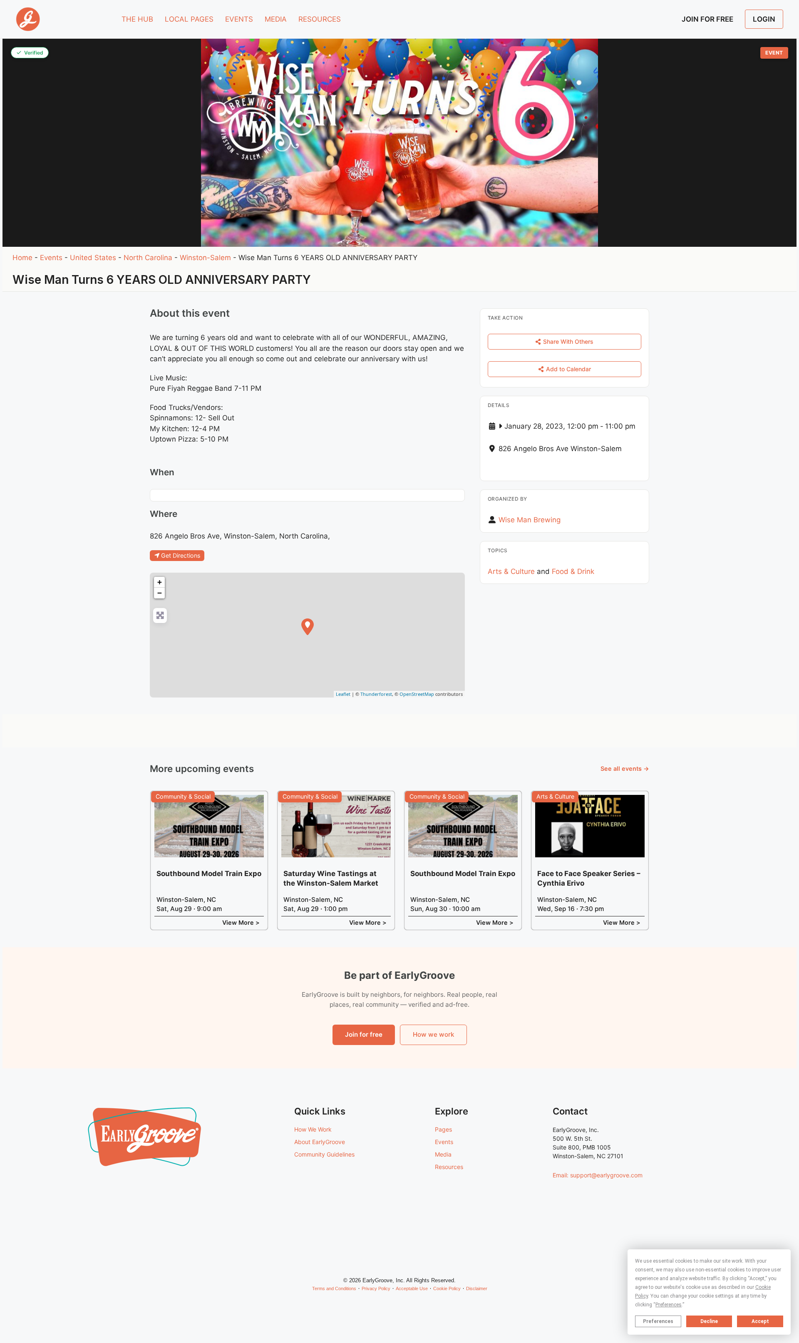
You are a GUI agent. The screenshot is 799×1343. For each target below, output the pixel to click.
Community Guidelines (324, 1154)
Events (51, 257)
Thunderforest (376, 694)
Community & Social (183, 796)
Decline (709, 1321)
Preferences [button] (668, 1305)
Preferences (658, 1321)
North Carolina (148, 257)
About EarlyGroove (319, 1141)
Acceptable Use (412, 1288)
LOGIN (764, 19)
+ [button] (159, 582)
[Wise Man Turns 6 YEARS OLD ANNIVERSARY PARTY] (307, 626)
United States (93, 257)
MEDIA (276, 19)
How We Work (313, 1129)
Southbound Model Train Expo (208, 873)
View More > (241, 922)
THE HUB (137, 19)
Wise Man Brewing (530, 520)
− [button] (159, 592)
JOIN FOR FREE (707, 19)
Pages (443, 1129)
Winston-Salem (205, 257)
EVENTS (239, 19)
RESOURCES (319, 19)
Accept (760, 1321)
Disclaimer (476, 1288)
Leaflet (343, 694)
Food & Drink (573, 571)
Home (22, 257)
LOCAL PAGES (189, 19)
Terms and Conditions (334, 1288)
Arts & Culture (511, 571)
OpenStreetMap (417, 694)
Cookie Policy (447, 1288)
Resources (449, 1166)
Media (443, 1154)
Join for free (363, 1034)
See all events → (624, 768)
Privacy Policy (376, 1288)
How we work (433, 1034)
